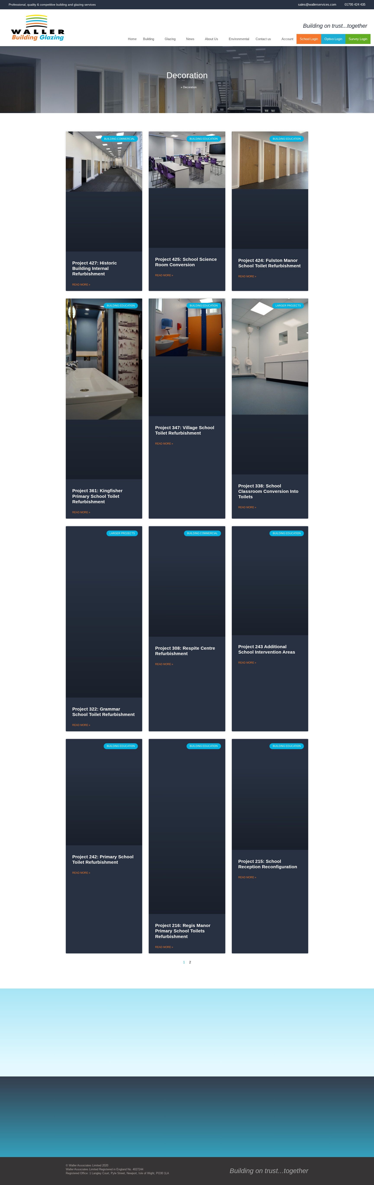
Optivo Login (333, 39)
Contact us (263, 39)
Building (148, 39)
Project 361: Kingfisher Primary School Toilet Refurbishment (97, 496)
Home (132, 39)
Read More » (81, 284)
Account (287, 39)
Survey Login (358, 39)
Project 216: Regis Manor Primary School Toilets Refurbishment (182, 931)
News (190, 39)
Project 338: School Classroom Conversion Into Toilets (268, 491)
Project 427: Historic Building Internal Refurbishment (94, 268)
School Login (309, 39)
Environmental (239, 39)
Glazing (170, 39)
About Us (211, 39)
